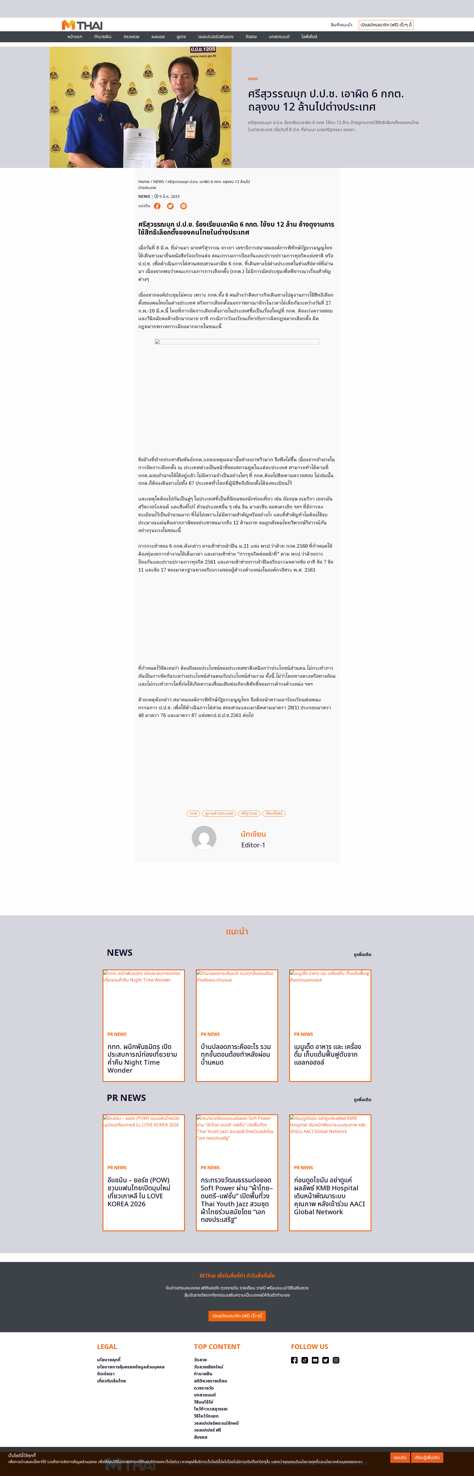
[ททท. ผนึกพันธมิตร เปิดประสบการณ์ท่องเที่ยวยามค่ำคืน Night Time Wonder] (143, 998)
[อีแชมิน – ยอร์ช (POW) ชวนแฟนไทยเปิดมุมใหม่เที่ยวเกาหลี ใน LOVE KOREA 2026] (143, 1137)
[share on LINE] (183, 206)
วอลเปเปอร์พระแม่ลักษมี (216, 1423)
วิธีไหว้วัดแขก (206, 1416)
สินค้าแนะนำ (341, 25)
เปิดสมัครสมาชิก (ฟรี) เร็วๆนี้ (237, 1316)
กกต (193, 814)
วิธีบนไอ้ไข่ (203, 1402)
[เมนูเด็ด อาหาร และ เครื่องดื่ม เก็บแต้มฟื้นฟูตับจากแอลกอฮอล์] (330, 998)
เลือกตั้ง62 (274, 814)
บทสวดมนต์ (279, 36)
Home (143, 182)
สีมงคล (200, 1437)
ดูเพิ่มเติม (362, 954)
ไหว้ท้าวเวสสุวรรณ (211, 1409)
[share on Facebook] (157, 206)
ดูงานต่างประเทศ (219, 814)
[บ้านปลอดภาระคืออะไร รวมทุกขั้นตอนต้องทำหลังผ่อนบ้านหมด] (237, 998)
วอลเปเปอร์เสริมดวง (215, 36)
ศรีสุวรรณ (249, 814)
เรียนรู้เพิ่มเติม (427, 1457)
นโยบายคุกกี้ (108, 1360)
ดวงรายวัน (204, 1388)
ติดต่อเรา (106, 1374)
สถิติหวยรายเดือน (210, 1381)
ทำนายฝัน (103, 36)
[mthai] (82, 24)
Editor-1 (253, 845)
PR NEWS (117, 1034)
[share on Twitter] (170, 206)
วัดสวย (251, 36)
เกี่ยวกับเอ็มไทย (111, 1381)
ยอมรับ (400, 1457)
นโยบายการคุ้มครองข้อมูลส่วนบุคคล (131, 1367)
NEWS (253, 79)
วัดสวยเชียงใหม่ (208, 1367)
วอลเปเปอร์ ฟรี (207, 1430)
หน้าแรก (74, 36)
